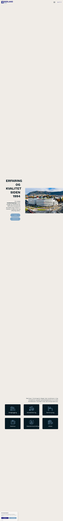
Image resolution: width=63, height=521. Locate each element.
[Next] (60, 200)
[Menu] (54, 2)
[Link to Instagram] (59, 2)
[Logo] (7, 2)
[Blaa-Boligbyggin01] (13, 408)
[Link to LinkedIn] (58, 2)
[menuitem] (54, 2)
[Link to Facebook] (61, 2)
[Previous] (27, 200)
